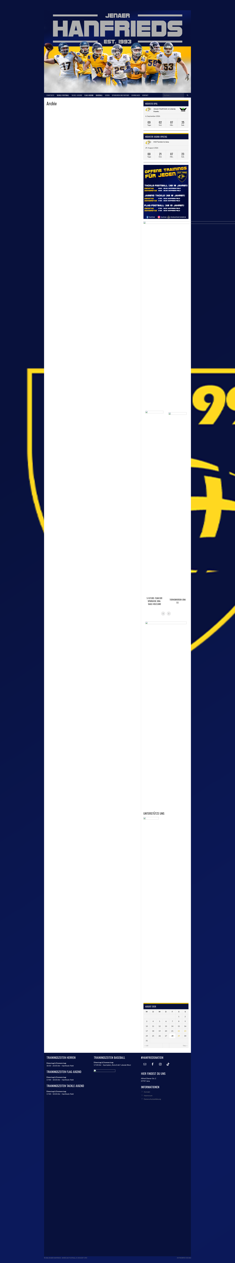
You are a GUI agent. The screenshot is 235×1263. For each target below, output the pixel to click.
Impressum (148, 1095)
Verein (107, 95)
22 (179, 1031)
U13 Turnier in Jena (161, 142)
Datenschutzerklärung (152, 1099)
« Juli (146, 1045)
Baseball (99, 95)
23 (185, 1031)
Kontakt (145, 95)
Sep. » (185, 1045)
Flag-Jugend (88, 95)
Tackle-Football (63, 95)
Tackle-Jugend (76, 95)
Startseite (50, 95)
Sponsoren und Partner (120, 95)
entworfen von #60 (184, 1258)
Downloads (135, 95)
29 (179, 1036)
